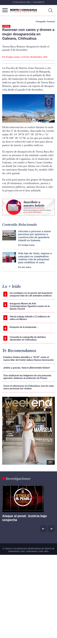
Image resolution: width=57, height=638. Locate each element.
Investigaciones (18, 478)
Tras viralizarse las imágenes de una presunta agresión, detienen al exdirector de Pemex (27, 376)
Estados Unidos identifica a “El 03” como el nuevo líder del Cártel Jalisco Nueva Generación (28, 358)
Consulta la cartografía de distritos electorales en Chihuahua (28, 338)
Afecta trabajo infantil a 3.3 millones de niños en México (30, 317)
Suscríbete (38, 2)
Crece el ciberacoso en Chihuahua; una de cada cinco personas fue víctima (28, 387)
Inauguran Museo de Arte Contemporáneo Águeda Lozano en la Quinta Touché (30, 306)
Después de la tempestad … (24, 327)
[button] (51, 528)
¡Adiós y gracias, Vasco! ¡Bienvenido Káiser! (26, 368)
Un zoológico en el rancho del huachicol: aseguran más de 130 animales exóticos (31, 294)
